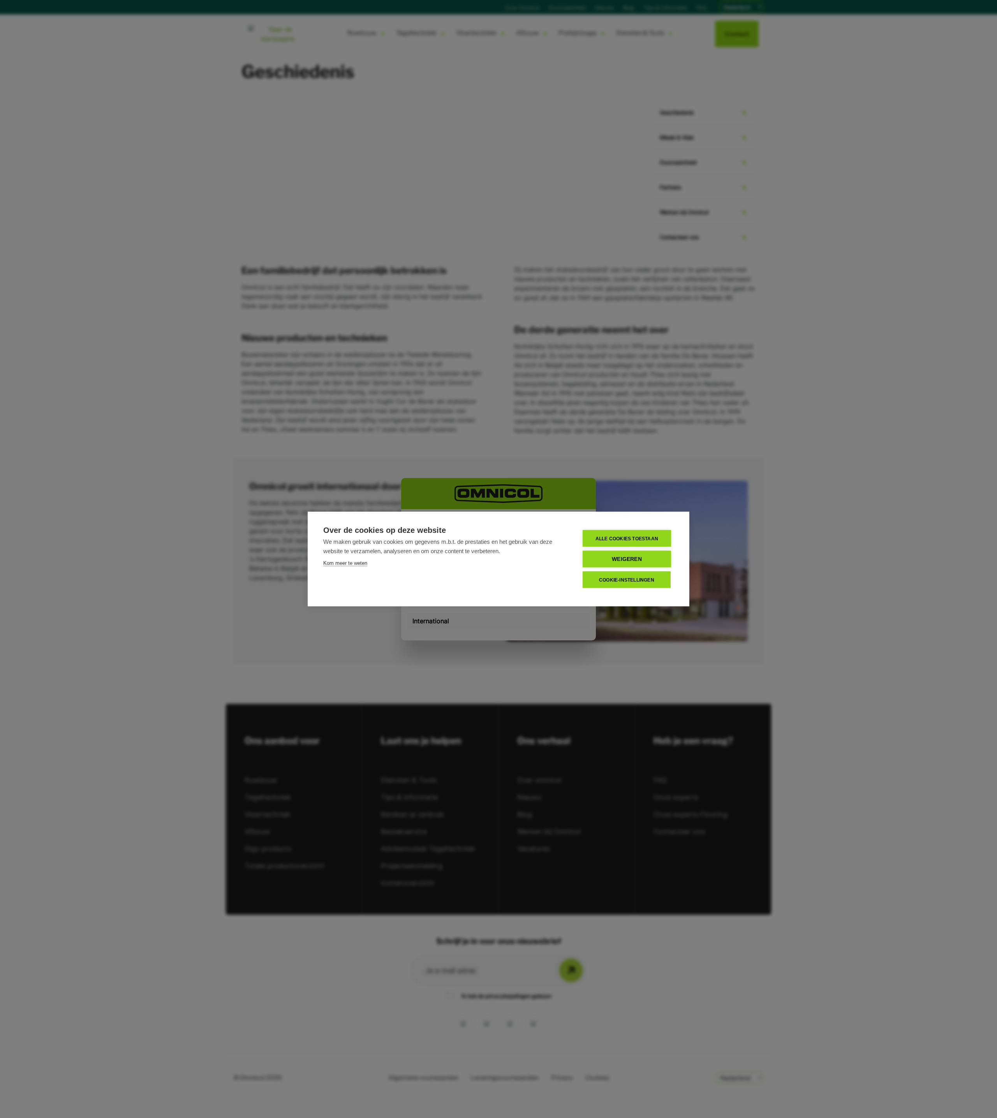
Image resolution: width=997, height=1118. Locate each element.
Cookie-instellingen (626, 579)
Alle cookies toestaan (626, 538)
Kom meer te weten (345, 563)
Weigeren (627, 559)
